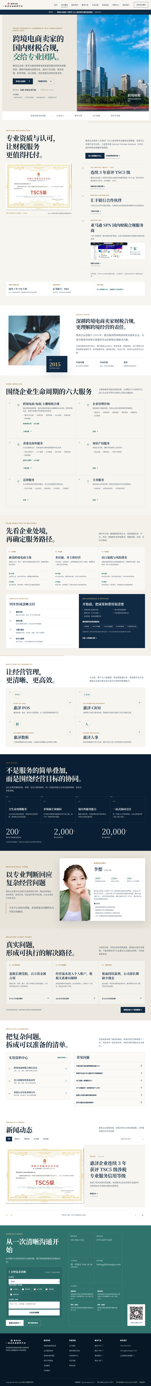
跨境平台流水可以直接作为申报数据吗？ (109, 1073)
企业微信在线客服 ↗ (127, 1356)
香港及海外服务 (49, 1356)
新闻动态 (105, 5)
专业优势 (95, 5)
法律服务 (47, 1365)
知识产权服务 (48, 1360)
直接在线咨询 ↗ (15, 1323)
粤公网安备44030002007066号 (126, 1382)
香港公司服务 (27, 460)
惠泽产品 (85, 5)
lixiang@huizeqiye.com (108, 1264)
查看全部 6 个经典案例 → (133, 1010)
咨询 (95, 431)
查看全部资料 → (62, 1057)
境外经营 (45, 1139)
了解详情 (27, 431)
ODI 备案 (36, 460)
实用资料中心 (73, 1356)
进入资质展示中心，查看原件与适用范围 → (110, 289)
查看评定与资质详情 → (98, 186)
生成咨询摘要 (34, 1312)
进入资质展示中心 (95, 156)
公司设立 (15, 1289)
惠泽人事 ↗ (99, 1360)
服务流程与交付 (74, 1351)
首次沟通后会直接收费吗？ (109, 1102)
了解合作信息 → (96, 211)
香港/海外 (16, 1294)
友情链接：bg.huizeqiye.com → (85, 1382)
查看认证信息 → (96, 263)
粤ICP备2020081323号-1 (105, 1382)
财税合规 (26, 1139)
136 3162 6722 (28, 90)
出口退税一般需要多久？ (109, 1080)
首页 (55, 5)
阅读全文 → (94, 1193)
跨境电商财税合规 (50, 1346)
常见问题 (72, 1360)
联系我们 (126, 5)
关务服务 (47, 1370)
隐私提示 (142, 1382)
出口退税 (36, 424)
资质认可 (17, 1139)
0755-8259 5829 (104, 1239)
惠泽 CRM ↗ (99, 1351)
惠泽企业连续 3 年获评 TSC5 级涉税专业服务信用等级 (108, 1169)
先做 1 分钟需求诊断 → (89, 638)
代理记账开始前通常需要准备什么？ (109, 1065)
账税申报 (27, 1289)
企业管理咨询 (48, 1351)
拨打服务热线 (33, 1323)
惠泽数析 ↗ (99, 1356)
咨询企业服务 (141, 5)
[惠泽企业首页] (12, 5)
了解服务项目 (44, 81)
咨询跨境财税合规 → (113, 156)
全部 (9, 1139)
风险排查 (51, 1289)
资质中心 (115, 5)
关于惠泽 (64, 5)
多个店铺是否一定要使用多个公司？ (109, 1087)
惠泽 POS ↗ (99, 1346)
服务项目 (74, 5)
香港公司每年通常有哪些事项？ (109, 1095)
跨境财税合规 (27, 424)
